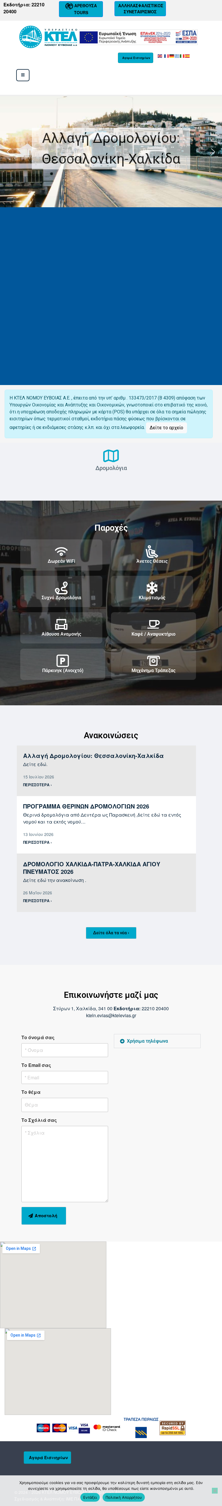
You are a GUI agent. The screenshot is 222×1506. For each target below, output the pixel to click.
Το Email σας (36, 1065)
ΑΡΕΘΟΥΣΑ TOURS (85, 9)
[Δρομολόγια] (111, 456)
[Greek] (177, 55)
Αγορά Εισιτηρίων (136, 58)
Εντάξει (90, 1497)
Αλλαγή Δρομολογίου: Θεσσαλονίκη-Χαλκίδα (111, 148)
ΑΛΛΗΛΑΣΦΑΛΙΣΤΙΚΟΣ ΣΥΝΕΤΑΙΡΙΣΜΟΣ (140, 8)
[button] (111, 151)
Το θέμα (30, 1092)
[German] (172, 55)
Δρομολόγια (111, 468)
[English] (160, 55)
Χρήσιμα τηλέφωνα (147, 1041)
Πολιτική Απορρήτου (124, 1497)
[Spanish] (187, 55)
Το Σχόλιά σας (39, 1120)
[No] (215, 1491)
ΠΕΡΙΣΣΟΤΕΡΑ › (37, 784)
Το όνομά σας (38, 1037)
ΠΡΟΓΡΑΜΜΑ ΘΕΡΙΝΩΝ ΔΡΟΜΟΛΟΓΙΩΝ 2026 (86, 806)
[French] (166, 55)
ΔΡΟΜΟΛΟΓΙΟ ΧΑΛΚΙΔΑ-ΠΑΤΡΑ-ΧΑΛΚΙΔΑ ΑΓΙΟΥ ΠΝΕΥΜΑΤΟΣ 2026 (91, 868)
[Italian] (182, 55)
